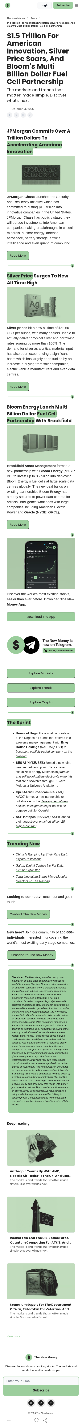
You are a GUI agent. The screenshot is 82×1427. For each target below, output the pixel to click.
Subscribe (63, 5)
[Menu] (76, 5)
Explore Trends (41, 688)
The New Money (16, 18)
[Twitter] (31, 1403)
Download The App (41, 617)
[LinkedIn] (41, 1403)
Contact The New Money (28, 914)
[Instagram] (51, 1403)
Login (44, 5)
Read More (18, 255)
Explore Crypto (41, 702)
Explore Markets (41, 673)
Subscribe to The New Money (31, 955)
